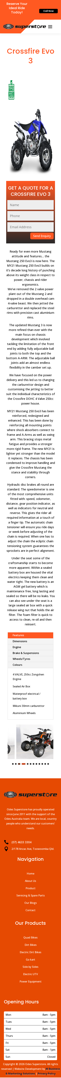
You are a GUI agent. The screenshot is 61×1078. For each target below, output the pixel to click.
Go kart (30, 959)
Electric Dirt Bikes (30, 952)
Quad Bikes (30, 937)
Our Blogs (30, 903)
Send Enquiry (42, 236)
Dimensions (20, 641)
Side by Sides (30, 967)
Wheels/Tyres (21, 659)
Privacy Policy (46, 1073)
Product (30, 888)
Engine (17, 647)
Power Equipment (30, 981)
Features (18, 635)
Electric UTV (30, 974)
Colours (17, 665)
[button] (13, 764)
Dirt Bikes (31, 945)
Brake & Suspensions (26, 653)
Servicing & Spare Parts (30, 895)
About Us (30, 881)
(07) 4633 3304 (21, 842)
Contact (30, 910)
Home (30, 873)
